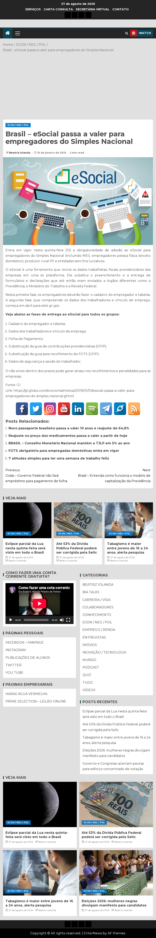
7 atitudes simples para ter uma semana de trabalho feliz (59, 458)
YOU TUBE (14, 673)
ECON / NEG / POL (18, 125)
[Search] (126, 33)
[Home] (7, 33)
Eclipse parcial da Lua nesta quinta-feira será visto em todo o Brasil (25, 548)
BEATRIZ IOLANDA (97, 585)
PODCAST (90, 667)
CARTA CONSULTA (58, 9)
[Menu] (17, 33)
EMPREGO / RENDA (98, 630)
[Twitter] (35, 408)
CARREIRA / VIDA (96, 600)
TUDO (87, 682)
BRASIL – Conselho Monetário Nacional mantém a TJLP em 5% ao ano (69, 443)
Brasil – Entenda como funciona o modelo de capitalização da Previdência (114, 475)
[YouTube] (63, 408)
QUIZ (86, 675)
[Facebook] (21, 408)
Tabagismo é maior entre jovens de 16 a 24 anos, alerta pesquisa (127, 548)
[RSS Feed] (134, 408)
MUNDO (89, 660)
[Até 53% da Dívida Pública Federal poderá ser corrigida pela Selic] (78, 520)
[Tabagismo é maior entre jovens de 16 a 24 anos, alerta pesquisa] (129, 520)
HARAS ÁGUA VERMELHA (26, 694)
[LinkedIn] (78, 408)
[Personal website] (120, 408)
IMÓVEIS (89, 645)
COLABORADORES (98, 607)
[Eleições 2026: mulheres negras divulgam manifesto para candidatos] (116, 873)
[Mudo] (62, 620)
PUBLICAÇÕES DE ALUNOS (27, 658)
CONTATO (120, 9)
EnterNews (93, 933)
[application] (39, 603)
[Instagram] (49, 408)
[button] (17, 33)
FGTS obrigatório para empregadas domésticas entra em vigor (64, 451)
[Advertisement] (78, 85)
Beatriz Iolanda (20, 152)
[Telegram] (106, 408)
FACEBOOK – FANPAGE (24, 642)
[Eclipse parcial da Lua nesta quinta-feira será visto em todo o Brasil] (27, 520)
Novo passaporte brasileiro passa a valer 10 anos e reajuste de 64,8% (69, 428)
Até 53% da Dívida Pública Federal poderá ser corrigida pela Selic (76, 548)
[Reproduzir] (11, 620)
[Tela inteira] (68, 620)
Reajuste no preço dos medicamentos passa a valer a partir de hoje (68, 436)
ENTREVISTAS (94, 637)
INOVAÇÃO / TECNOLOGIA (104, 652)
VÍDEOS (88, 690)
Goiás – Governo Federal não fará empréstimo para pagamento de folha (36, 475)
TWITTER (13, 665)
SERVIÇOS (33, 9)
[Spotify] (92, 408)
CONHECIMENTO (96, 615)
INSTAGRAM (15, 650)
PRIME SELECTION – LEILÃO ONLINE (35, 701)
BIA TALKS (90, 592)
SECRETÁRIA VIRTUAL (92, 9)
